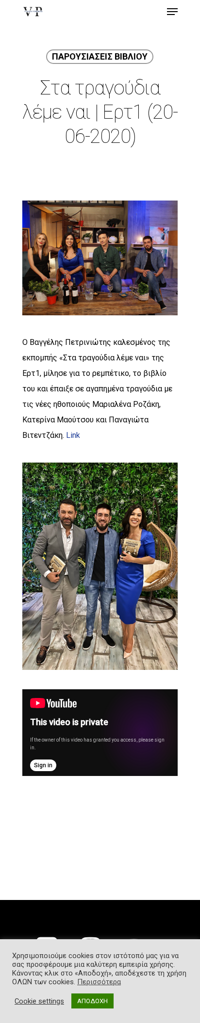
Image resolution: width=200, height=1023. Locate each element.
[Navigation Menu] (172, 11)
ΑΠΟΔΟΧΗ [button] (92, 1001)
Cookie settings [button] (39, 1001)
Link (73, 435)
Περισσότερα (99, 981)
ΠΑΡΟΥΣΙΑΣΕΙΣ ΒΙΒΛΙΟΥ (100, 56)
